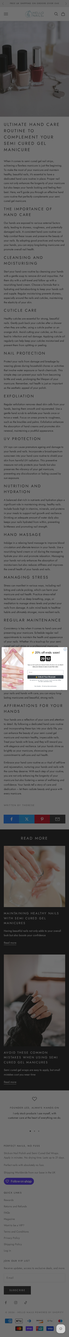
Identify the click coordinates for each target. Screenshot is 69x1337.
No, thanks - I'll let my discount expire (45, 686)
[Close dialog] (65, 649)
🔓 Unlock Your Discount (45, 677)
